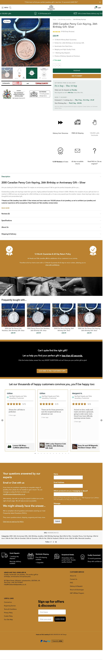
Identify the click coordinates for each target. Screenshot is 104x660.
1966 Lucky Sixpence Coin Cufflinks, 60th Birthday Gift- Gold (55, 446)
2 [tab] (38, 454)
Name (56, 474)
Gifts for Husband (52, 538)
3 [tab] (41, 454)
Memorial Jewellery (84, 538)
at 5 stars (60, 162)
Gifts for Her (42, 538)
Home (54, 19)
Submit (57, 521)
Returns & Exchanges (77, 590)
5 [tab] (47, 454)
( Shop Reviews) (67, 31)
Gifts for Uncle (63, 538)
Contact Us (73, 579)
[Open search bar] (10, 8)
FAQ (71, 583)
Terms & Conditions (10, 609)
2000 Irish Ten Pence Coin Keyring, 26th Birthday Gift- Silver (89, 329)
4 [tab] (44, 454)
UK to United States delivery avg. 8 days (63, 14)
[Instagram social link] (53, 542)
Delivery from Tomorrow (60, 133)
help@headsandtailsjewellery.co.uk (14, 494)
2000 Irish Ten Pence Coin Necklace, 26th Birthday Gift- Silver (13, 329)
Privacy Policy (8, 613)
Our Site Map (8, 620)
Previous (2, 420)
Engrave (77, 71)
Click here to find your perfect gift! (52, 371)
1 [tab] (35, 454)
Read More (5, 208)
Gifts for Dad (9, 538)
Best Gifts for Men (66, 536)
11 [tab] (66, 454)
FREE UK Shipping (77, 133)
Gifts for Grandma (32, 538)
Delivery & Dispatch (76, 586)
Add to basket (77, 76)
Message (57, 503)
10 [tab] (63, 454)
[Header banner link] (51, 2)
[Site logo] (51, 7)
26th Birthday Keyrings (79, 19)
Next (101, 420)
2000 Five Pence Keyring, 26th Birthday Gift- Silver (64, 329)
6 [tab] (50, 454)
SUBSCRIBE (60, 619)
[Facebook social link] (51, 542)
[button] (4, 43)
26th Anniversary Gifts (20, 536)
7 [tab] (53, 454)
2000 (11, 536)
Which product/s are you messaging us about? (71, 491)
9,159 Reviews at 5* (16, 14)
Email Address (59, 482)
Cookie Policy (8, 616)
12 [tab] (69, 454)
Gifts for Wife (73, 538)
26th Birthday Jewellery (64, 19)
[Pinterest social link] (56, 542)
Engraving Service (10, 606)
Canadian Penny (77, 536)
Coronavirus (8, 602)
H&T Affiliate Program (77, 593)
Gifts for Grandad (20, 538)
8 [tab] (56, 454)
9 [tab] (59, 454)
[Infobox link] (13, 558)
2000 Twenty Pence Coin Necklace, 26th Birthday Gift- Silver (38, 329)
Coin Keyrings (87, 536)
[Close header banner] (99, 2)
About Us (73, 576)
